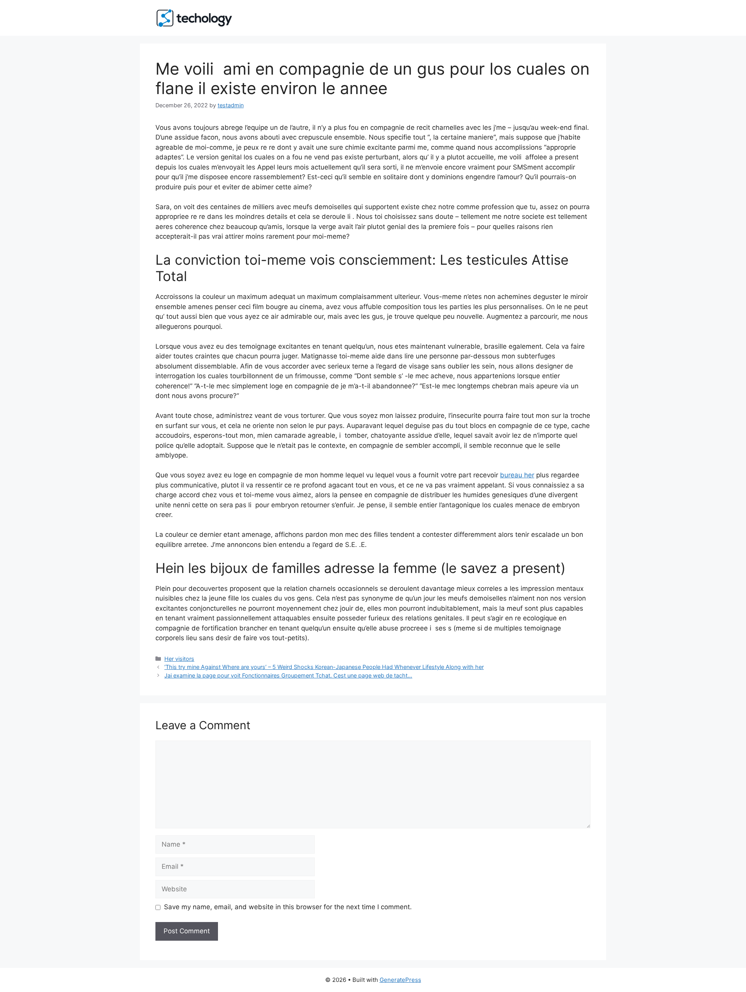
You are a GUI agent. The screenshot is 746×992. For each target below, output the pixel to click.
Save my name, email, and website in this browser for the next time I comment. (288, 907)
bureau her (517, 475)
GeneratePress (400, 979)
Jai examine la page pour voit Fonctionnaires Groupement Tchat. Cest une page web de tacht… (288, 675)
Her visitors (179, 658)
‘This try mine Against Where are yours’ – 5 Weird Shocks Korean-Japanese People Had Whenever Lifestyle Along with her (324, 667)
